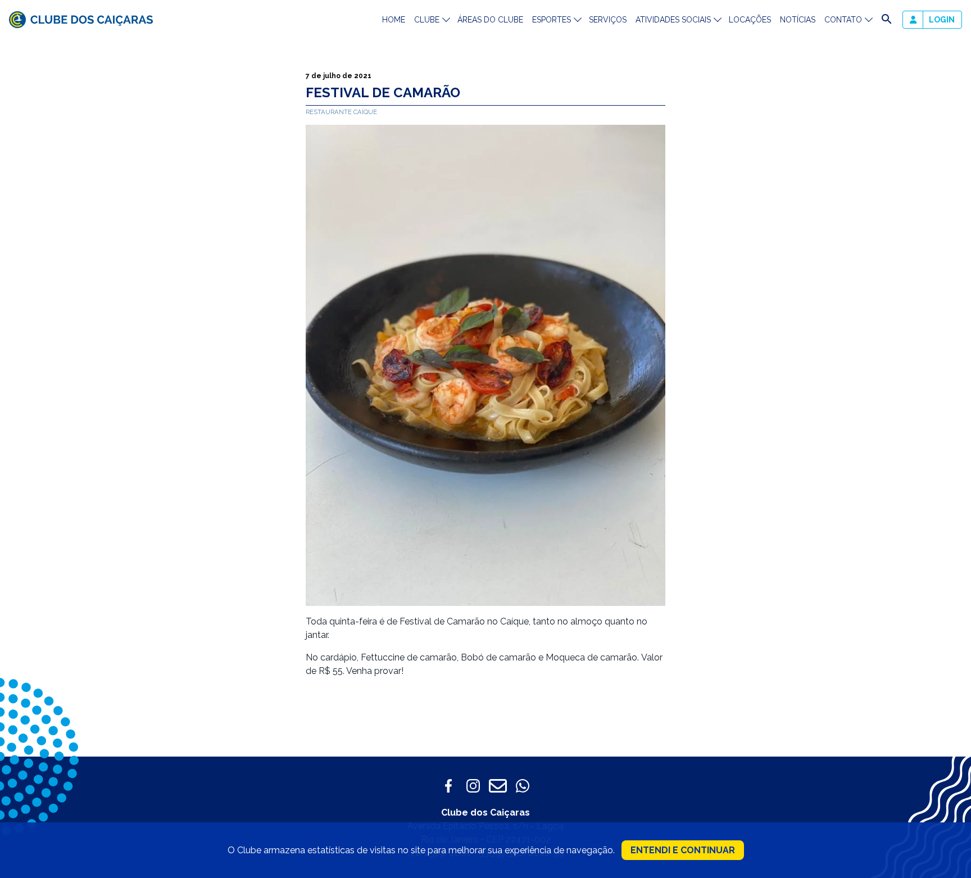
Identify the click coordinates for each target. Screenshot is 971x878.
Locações (750, 19)
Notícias (797, 19)
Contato (843, 19)
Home (393, 19)
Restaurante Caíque (341, 112)
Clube (426, 19)
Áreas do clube (490, 19)
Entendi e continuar (682, 850)
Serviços (608, 19)
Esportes (551, 19)
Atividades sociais (673, 19)
